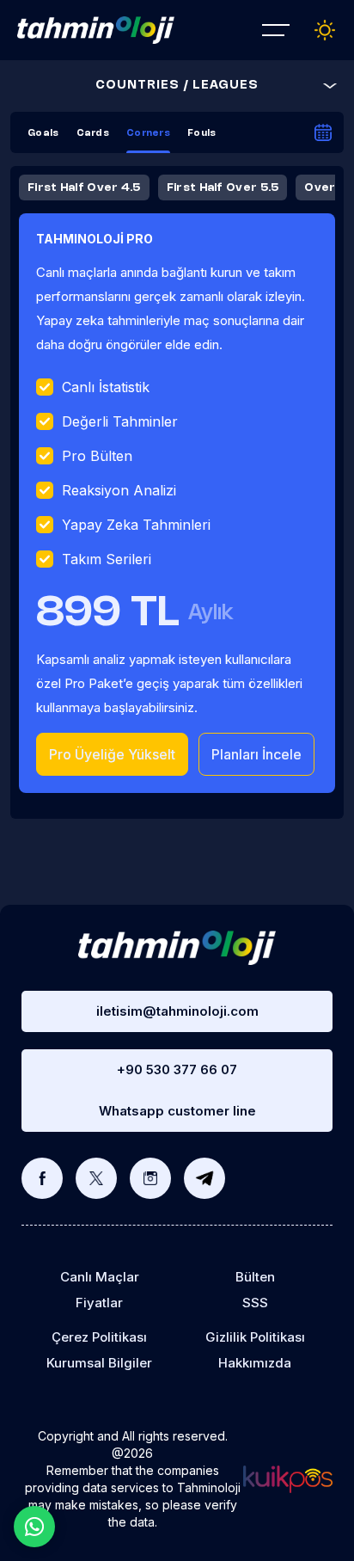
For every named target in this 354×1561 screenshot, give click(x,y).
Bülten (255, 1277)
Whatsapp (34, 1526)
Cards (93, 133)
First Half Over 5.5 (223, 187)
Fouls (202, 133)
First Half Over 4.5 (84, 187)
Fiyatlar (99, 1302)
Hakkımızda (254, 1363)
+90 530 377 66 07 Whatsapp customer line (177, 1090)
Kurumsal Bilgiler (99, 1363)
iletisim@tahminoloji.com (177, 1011)
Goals (43, 133)
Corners (148, 133)
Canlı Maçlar (99, 1277)
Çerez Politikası (99, 1337)
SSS (255, 1302)
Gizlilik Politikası (255, 1337)
